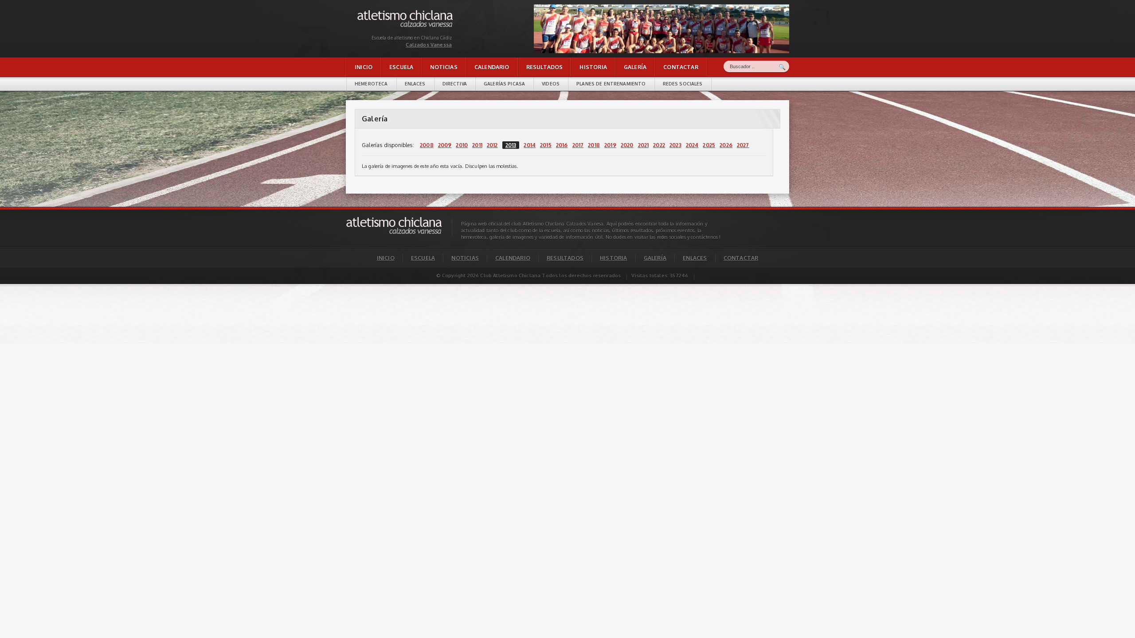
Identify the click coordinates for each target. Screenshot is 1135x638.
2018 (594, 145)
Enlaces (415, 83)
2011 (477, 145)
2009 (445, 145)
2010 (462, 145)
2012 (492, 145)
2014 (530, 145)
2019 (610, 145)
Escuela (401, 67)
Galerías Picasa (504, 83)
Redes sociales (683, 83)
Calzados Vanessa (378, 12)
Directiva (454, 83)
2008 (427, 145)
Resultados (544, 67)
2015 (546, 145)
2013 (511, 145)
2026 (726, 145)
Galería (635, 67)
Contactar (680, 67)
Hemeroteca (371, 83)
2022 (659, 145)
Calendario (491, 67)
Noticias (443, 67)
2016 (562, 145)
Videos (551, 83)
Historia (593, 67)
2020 (627, 145)
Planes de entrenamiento (611, 83)
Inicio (363, 67)
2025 (709, 145)
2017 (578, 145)
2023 (675, 145)
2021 (643, 145)
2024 (692, 145)
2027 (743, 145)
